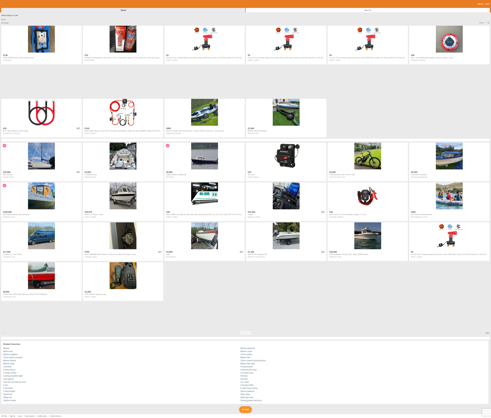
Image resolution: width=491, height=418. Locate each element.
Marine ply (8, 351)
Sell (246, 409)
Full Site (4, 416)
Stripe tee (7, 397)
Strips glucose (246, 397)
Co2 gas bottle (247, 385)
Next (487, 333)
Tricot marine (246, 354)
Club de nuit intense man (14, 382)
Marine (6, 348)
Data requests (30, 416)
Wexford (93, 177)
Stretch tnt (7, 394)
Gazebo (244, 379)
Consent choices (55, 416)
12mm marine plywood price (253, 360)
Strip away (245, 394)
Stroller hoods (9, 400)
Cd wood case (246, 373)
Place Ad (368, 10)
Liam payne (8, 379)
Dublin (175, 60)
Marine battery (9, 360)
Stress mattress (247, 391)
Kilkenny (256, 177)
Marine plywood (247, 348)
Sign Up (480, 4)
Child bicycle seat (248, 370)
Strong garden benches (251, 400)
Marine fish (245, 357)
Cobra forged (9, 391)
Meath (92, 60)
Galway (8, 60)
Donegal (17, 133)
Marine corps (246, 351)
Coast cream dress (248, 388)
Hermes (244, 376)
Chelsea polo (246, 367)
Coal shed (8, 388)
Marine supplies (10, 354)
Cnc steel (244, 382)
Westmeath (423, 177)
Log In (487, 4)
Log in (20, 416)
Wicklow (422, 60)
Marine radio (9, 364)
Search (123, 10)
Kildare (171, 177)
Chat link (7, 367)
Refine (481, 23)
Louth (13, 217)
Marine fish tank (247, 364)
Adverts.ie (11, 4)
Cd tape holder (10, 373)
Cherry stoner (9, 370)
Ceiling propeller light (13, 376)
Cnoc (5, 385)
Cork (343, 177)
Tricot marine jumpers (13, 357)
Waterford (261, 257)
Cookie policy (42, 416)
